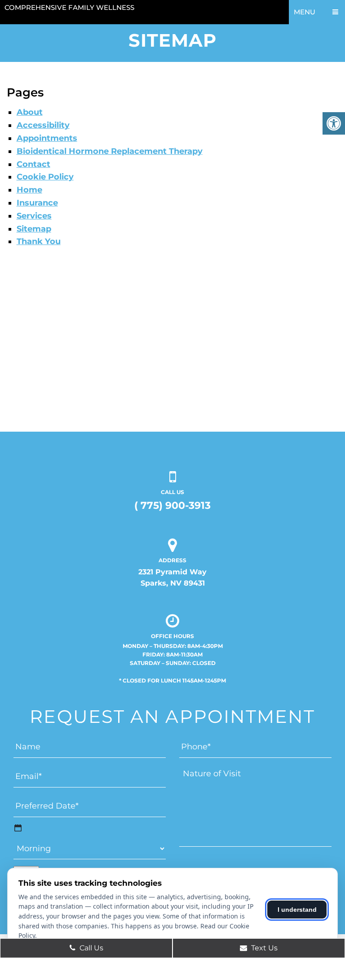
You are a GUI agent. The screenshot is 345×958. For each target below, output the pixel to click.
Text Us (263, 948)
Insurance (37, 203)
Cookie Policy (45, 177)
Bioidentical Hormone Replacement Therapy (110, 151)
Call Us (90, 948)
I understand (297, 909)
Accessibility (43, 125)
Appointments (47, 138)
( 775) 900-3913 (172, 505)
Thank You (39, 241)
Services (34, 216)
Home (29, 190)
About (30, 112)
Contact (33, 164)
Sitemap (34, 229)
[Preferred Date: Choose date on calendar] (17, 827)
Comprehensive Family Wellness (69, 7)
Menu (304, 12)
